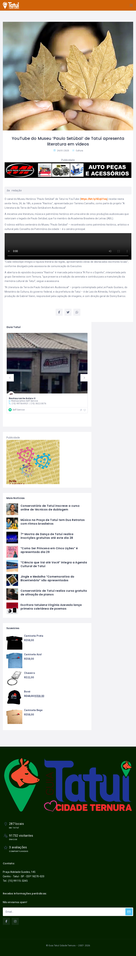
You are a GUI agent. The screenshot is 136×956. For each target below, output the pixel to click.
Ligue (21, 336)
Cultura (79, 150)
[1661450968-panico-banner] (33, 461)
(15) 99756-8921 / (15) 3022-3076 (29, 403)
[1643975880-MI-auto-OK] (68, 170)
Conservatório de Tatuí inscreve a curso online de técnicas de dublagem (50, 507)
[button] (10, 377)
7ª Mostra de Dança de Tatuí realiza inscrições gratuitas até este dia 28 (47, 536)
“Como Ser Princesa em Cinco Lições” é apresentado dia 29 (49, 550)
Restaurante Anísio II (22, 398)
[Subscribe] (128, 911)
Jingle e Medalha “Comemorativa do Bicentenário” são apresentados (47, 578)
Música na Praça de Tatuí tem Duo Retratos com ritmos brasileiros (53, 522)
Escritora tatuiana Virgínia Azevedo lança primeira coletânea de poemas (51, 606)
